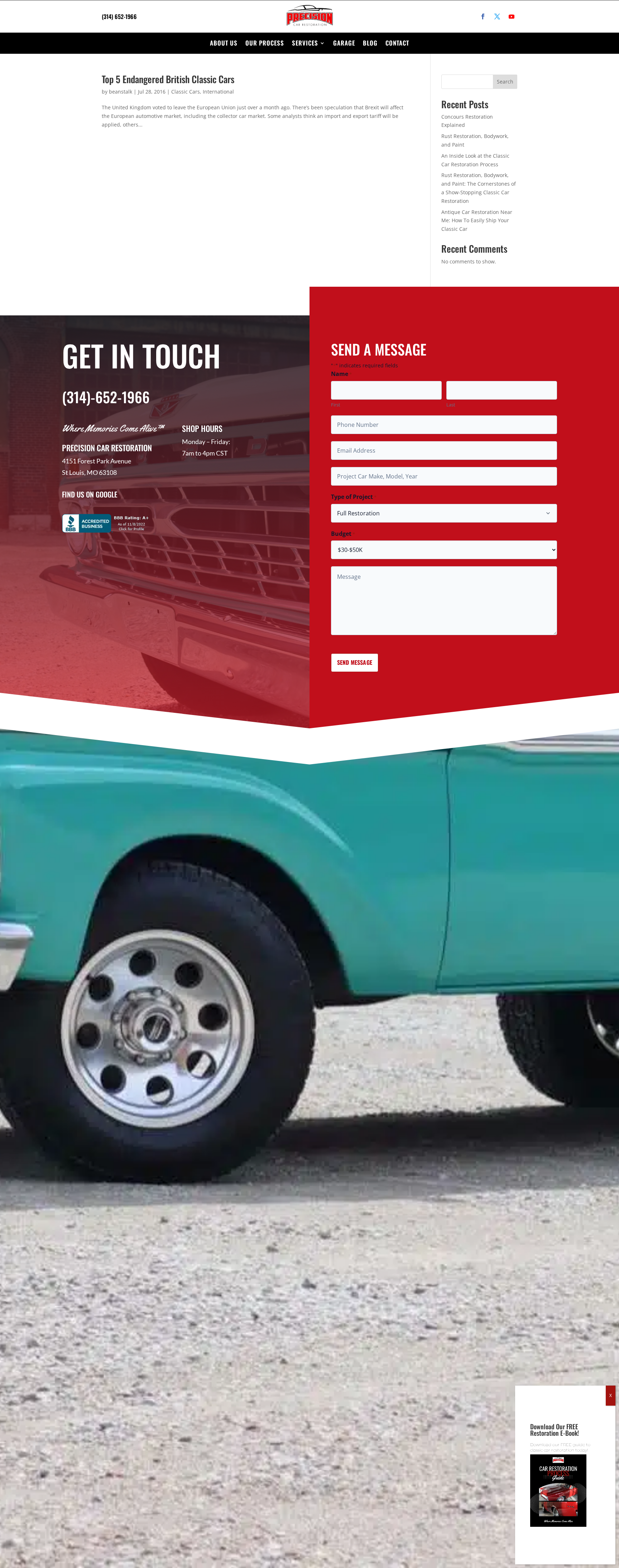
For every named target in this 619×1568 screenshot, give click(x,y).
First (335, 404)
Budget (343, 534)
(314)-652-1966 (106, 397)
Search (505, 81)
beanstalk (120, 91)
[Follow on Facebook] (483, 16)
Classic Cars (185, 91)
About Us (223, 42)
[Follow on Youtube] (511, 16)
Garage (344, 42)
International (218, 91)
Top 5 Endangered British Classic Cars (168, 79)
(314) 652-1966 (119, 16)
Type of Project (353, 497)
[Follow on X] (497, 16)
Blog (370, 42)
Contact (397, 42)
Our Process (264, 42)
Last (450, 404)
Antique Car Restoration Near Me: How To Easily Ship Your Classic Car (476, 221)
